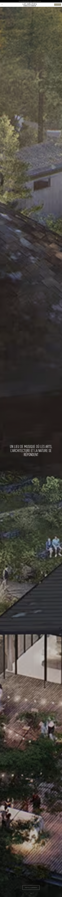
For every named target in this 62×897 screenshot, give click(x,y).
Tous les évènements (31, 887)
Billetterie (57, 4)
